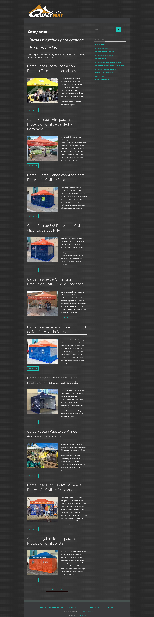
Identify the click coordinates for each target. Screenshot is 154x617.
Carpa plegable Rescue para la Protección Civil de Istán (51, 541)
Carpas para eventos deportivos (105, 52)
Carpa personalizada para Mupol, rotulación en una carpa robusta (53, 380)
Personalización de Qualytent (104, 73)
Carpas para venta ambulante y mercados (108, 62)
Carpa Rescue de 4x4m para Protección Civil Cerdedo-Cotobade (55, 281)
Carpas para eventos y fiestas (104, 55)
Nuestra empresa (71, 607)
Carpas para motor (101, 59)
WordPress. (83, 615)
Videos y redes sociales (102, 80)
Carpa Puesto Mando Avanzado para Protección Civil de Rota (55, 177)
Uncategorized (99, 76)
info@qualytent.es (88, 612)
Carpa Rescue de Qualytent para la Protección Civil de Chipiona (54, 487)
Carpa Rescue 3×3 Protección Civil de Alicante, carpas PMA (56, 228)
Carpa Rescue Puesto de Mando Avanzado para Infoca (52, 433)
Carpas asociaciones (101, 48)
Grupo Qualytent (95, 607)
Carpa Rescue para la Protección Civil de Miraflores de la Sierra (56, 329)
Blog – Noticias (100, 45)
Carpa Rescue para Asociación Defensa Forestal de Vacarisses (51, 68)
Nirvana (77, 615)
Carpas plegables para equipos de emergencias (109, 66)
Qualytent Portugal (108, 607)
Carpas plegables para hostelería (105, 69)
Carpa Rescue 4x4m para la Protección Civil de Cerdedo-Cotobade (49, 124)
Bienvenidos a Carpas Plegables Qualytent (52, 607)
